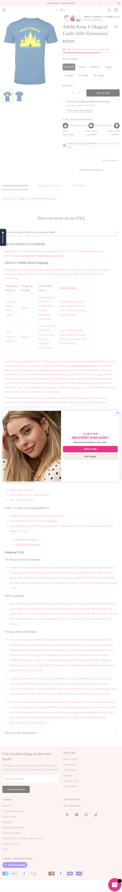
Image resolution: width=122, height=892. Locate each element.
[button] (3, 237)
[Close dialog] (117, 413)
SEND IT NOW (90, 449)
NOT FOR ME (90, 456)
